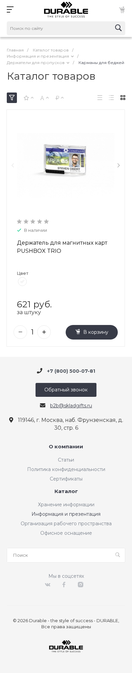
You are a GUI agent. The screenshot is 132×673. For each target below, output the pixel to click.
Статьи (66, 460)
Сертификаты (66, 479)
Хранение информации (66, 505)
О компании (66, 447)
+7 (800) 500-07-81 (71, 371)
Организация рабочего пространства (66, 524)
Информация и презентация (66, 514)
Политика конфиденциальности (66, 469)
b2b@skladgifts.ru (71, 406)
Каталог (66, 491)
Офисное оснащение (66, 533)
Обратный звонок (66, 390)
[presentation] (12, 165)
